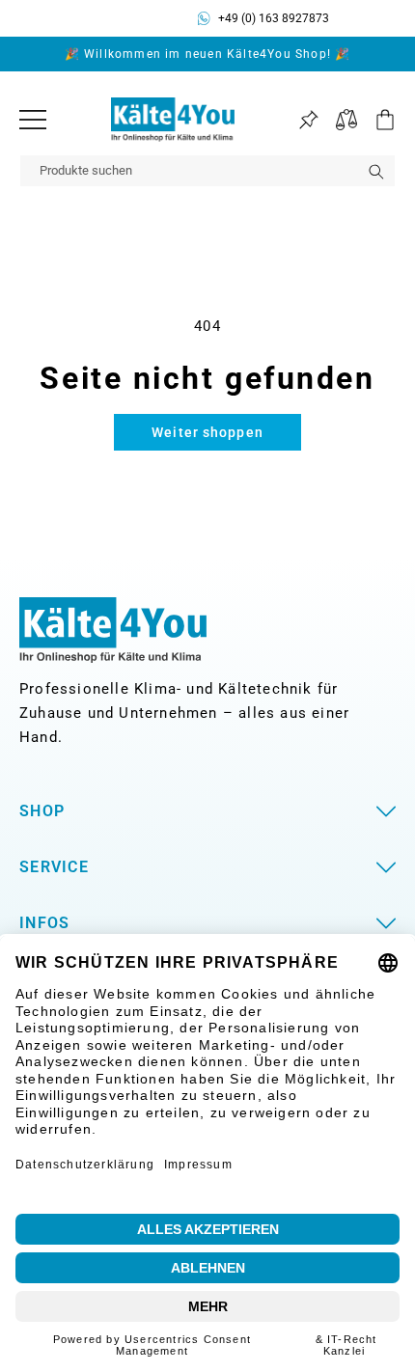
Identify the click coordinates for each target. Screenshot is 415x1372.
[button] (376, 119)
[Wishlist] (308, 120)
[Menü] (32, 119)
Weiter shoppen (207, 432)
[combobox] (207, 170)
